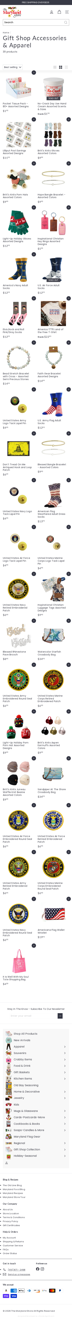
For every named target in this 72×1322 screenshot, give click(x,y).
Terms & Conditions (14, 1217)
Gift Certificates (11, 1225)
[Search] (65, 22)
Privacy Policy (10, 1221)
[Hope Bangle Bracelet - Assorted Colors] (53, 184)
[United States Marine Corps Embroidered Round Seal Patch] (53, 874)
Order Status (10, 1253)
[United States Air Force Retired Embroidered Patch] (53, 827)
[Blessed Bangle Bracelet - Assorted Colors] (53, 454)
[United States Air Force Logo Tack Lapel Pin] (18, 547)
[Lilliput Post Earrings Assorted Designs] (18, 140)
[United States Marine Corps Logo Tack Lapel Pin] (53, 549)
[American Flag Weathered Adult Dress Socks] (53, 502)
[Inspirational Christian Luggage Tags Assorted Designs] (53, 596)
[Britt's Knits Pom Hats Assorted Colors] (18, 184)
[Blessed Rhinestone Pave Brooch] (18, 641)
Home (6, 33)
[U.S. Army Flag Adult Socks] (53, 410)
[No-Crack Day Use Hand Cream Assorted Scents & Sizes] (53, 94)
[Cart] (59, 12)
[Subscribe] (60, 1016)
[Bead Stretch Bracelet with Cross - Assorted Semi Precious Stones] (18, 364)
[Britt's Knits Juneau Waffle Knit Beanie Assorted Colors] (18, 780)
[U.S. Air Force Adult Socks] (53, 275)
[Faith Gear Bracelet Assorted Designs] (53, 363)
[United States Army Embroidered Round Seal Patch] (18, 686)
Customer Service (13, 1245)
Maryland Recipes (13, 1193)
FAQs (6, 1249)
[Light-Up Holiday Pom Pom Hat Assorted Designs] (18, 733)
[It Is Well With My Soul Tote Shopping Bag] (18, 966)
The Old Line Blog (12, 1185)
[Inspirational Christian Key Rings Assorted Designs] (53, 229)
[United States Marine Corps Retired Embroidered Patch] (53, 686)
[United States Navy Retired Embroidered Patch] (18, 596)
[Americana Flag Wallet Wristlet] (53, 919)
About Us (8, 1209)
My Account (9, 1237)
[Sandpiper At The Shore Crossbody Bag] (53, 779)
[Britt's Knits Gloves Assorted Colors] (53, 140)
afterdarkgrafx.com (46, 1316)
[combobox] (36, 22)
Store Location (11, 1213)
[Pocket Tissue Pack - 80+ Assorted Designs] (18, 93)
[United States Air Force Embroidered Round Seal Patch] (18, 827)
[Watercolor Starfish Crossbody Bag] (53, 641)
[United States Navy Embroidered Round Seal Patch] (18, 921)
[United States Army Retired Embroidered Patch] (18, 874)
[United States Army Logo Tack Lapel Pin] (18, 410)
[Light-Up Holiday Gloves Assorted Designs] (18, 228)
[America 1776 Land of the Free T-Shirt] (53, 319)
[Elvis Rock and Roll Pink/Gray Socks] (18, 319)
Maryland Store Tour (14, 1197)
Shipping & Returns (13, 1241)
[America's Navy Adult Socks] (18, 275)
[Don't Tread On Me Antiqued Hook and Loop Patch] (18, 455)
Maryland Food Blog (14, 1189)
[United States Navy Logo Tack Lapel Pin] (18, 501)
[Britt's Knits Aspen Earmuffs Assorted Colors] (53, 733)
